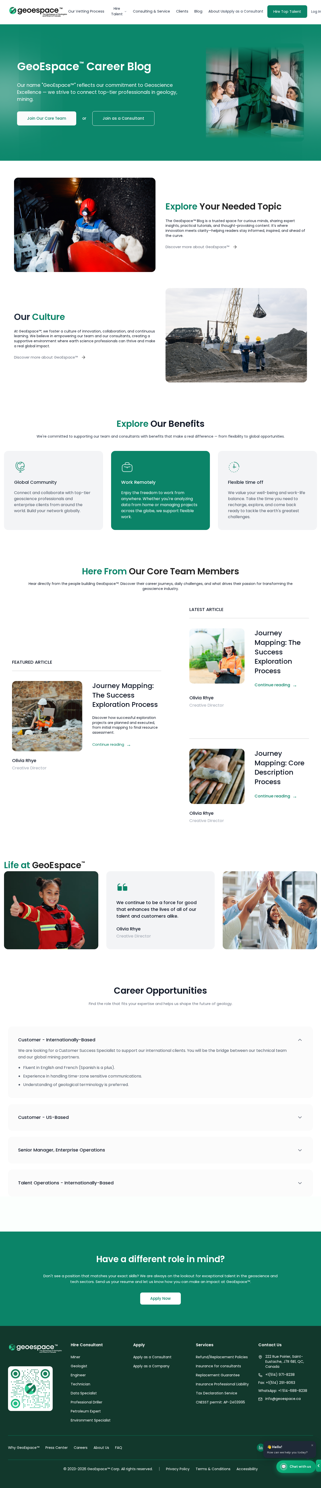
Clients (182, 11)
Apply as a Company (151, 1366)
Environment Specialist (91, 1420)
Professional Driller (86, 1402)
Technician (80, 1384)
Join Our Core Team (46, 118)
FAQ (118, 1447)
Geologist (79, 1366)
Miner (75, 1357)
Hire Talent (117, 11)
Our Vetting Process (86, 11)
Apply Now (160, 1298)
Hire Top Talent (287, 11)
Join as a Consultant (123, 118)
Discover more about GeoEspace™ (197, 246)
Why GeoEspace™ (23, 1447)
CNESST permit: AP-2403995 (220, 1402)
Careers (81, 1447)
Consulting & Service (151, 11)
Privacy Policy (178, 1468)
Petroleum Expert (86, 1411)
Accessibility (247, 1468)
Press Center (56, 1447)
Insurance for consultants (218, 1366)
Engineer (78, 1375)
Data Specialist (84, 1393)
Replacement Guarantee (218, 1375)
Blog (198, 11)
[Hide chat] (318, 1466)
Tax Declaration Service (216, 1393)
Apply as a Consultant (244, 11)
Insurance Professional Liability (222, 1384)
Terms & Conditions (213, 1468)
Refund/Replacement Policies (222, 1357)
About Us (216, 11)
